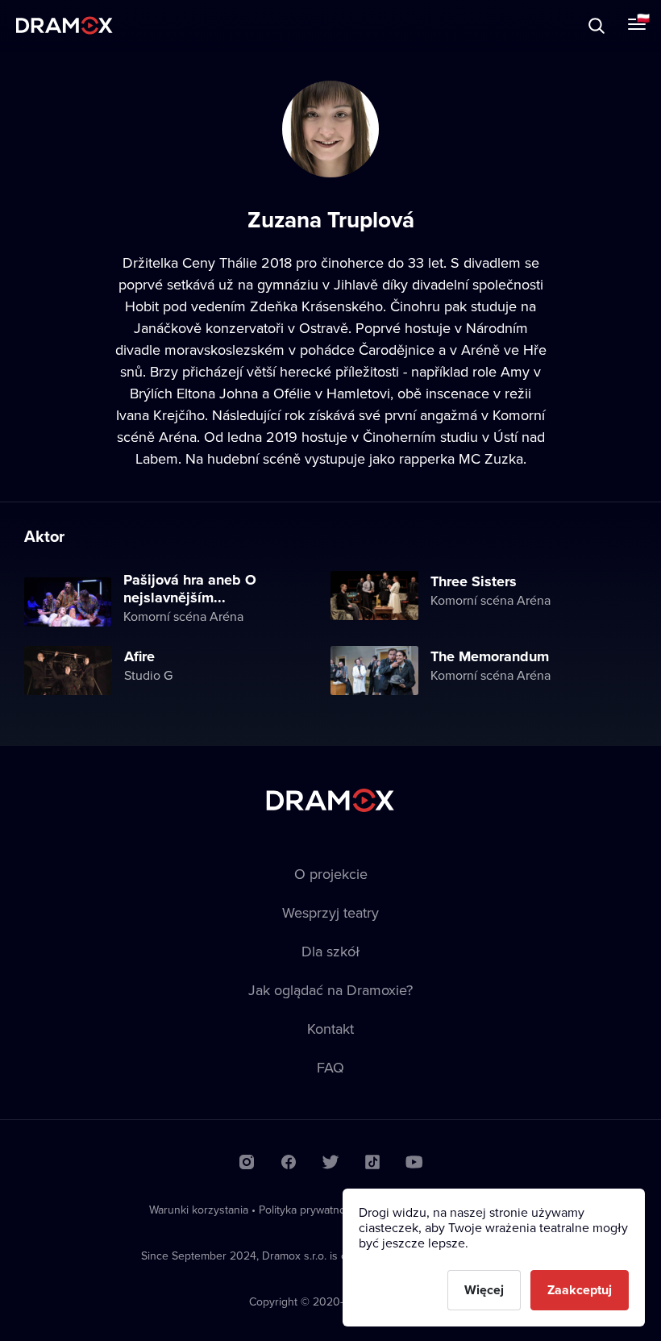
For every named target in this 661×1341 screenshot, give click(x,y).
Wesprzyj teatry (330, 912)
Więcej (484, 1290)
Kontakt (330, 1028)
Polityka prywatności (309, 1209)
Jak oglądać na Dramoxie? (330, 990)
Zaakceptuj (579, 1290)
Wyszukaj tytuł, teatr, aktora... (152, 25)
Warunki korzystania (198, 1209)
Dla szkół (330, 951)
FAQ (330, 1067)
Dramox (64, 25)
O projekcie (331, 874)
